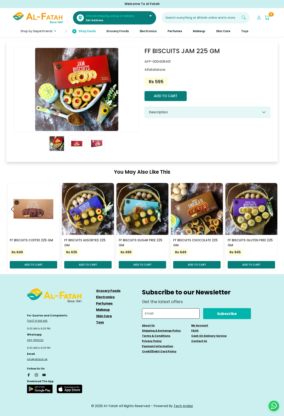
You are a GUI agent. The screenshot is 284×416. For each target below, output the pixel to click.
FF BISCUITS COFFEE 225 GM (31, 240)
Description (158, 112)
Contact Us (199, 341)
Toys (100, 322)
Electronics (105, 297)
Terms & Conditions (156, 336)
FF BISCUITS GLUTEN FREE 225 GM (250, 242)
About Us (148, 325)
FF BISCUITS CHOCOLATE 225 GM (195, 242)
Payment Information (157, 346)
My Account (199, 325)
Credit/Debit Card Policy (159, 351)
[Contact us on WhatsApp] (274, 406)
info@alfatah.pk (37, 359)
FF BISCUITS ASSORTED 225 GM (85, 242)
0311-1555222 (35, 340)
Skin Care (104, 316)
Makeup (103, 309)
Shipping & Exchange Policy (161, 330)
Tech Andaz (183, 406)
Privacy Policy (152, 341)
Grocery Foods (108, 291)
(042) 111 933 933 (37, 321)
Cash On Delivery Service (209, 336)
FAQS (195, 330)
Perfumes (104, 303)
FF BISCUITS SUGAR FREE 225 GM (140, 242)
